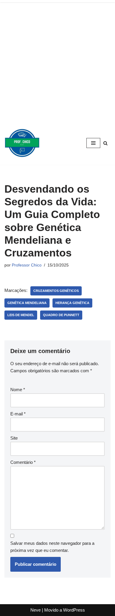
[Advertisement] (57, 60)
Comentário (23, 462)
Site (14, 438)
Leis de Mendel (20, 315)
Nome (17, 389)
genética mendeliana (27, 303)
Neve (35, 609)
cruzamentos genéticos (56, 290)
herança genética (72, 303)
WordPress (74, 609)
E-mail (18, 413)
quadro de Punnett (61, 315)
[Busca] (105, 143)
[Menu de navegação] (93, 143)
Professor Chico (27, 265)
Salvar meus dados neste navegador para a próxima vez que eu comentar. (52, 547)
